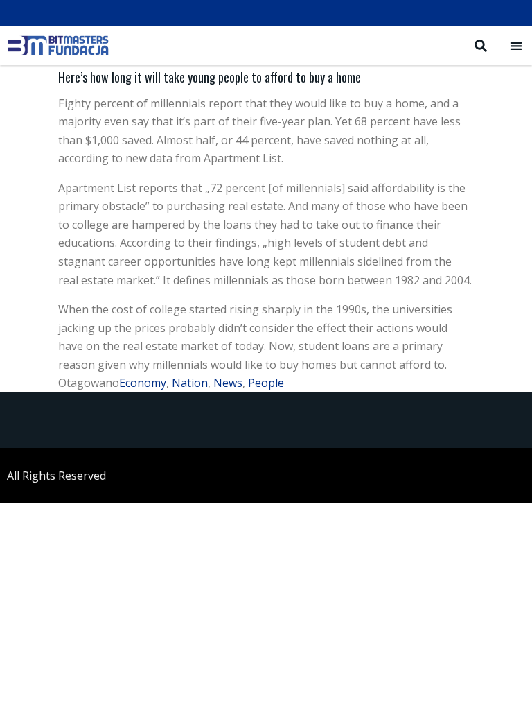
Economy (142, 382)
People (266, 382)
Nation (190, 382)
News (227, 382)
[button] (515, 45)
